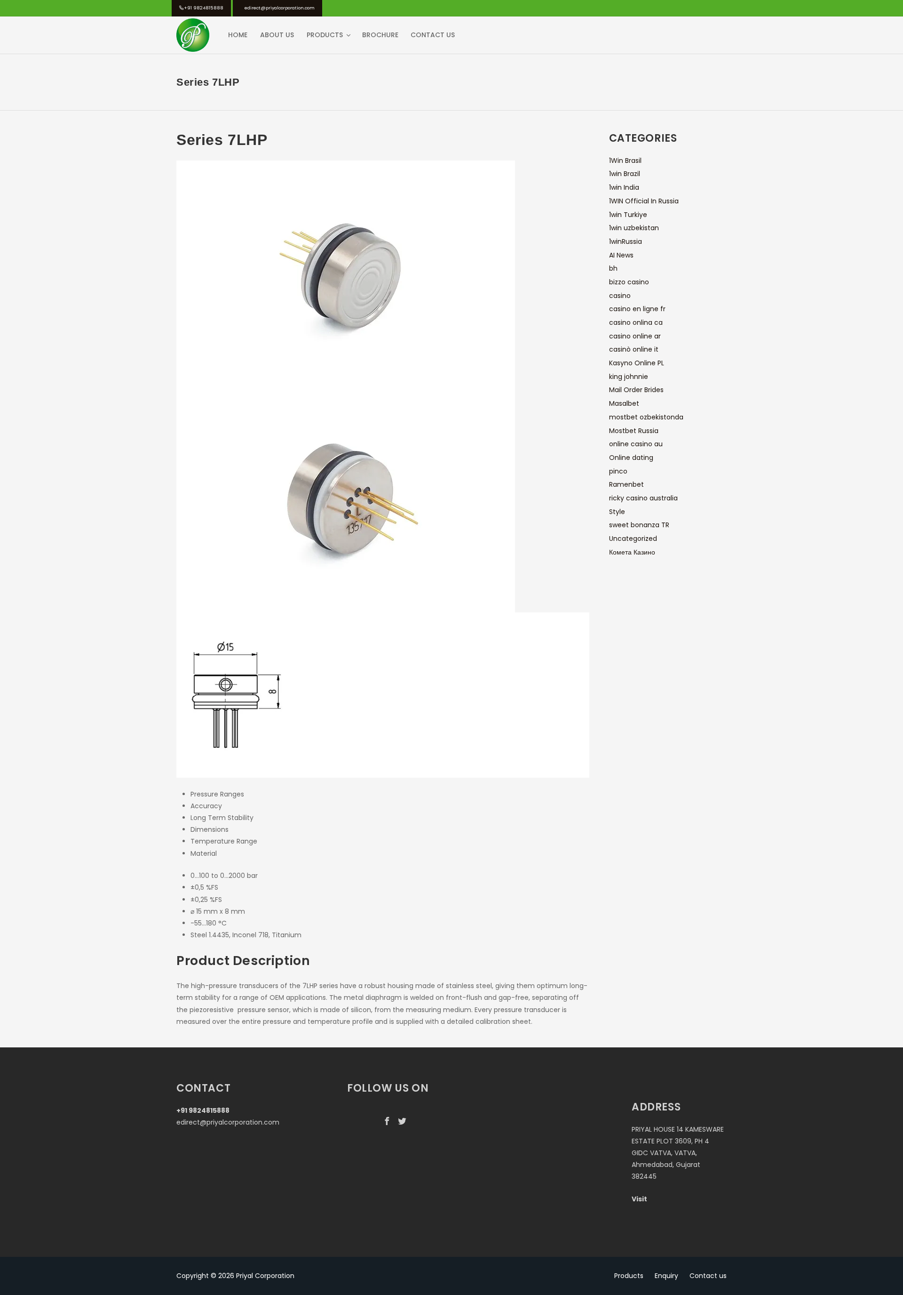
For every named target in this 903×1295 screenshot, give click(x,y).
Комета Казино (632, 552)
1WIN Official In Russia (644, 201)
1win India (624, 187)
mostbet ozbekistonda (646, 417)
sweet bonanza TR (639, 525)
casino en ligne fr (637, 309)
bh (613, 268)
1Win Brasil (625, 160)
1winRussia (625, 241)
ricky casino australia (643, 498)
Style (617, 511)
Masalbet (624, 403)
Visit (639, 1199)
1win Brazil (624, 173)
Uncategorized (633, 538)
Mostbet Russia (633, 430)
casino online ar (635, 336)
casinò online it (633, 349)
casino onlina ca (636, 322)
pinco (618, 471)
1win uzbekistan (634, 228)
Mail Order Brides (636, 389)
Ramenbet (626, 484)
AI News (621, 255)
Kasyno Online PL (636, 363)
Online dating (631, 457)
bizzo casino (629, 282)
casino (620, 295)
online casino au (636, 444)
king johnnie (628, 376)
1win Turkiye (628, 214)
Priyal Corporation (265, 1275)
